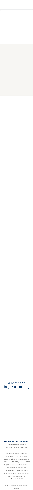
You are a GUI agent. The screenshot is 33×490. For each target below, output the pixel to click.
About (23, 394)
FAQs (9, 410)
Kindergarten (9, 420)
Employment (23, 406)
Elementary (9, 424)
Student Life (23, 424)
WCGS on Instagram (16, 479)
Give (23, 428)
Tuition (9, 402)
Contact (9, 398)
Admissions (10, 394)
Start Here (10, 318)
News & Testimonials (23, 402)
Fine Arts (23, 420)
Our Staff (23, 398)
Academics (9, 416)
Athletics (23, 416)
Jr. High (9, 428)
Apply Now (9, 406)
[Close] (0, 10)
